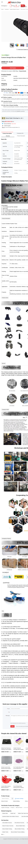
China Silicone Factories (19, 822)
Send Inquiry (13, 68)
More (2, 834)
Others (26, 801)
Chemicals (7, 9)
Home (2, 9)
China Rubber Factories (7, 822)
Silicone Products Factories (7, 825)
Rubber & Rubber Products (14, 9)
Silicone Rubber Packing (7, 828)
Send (12, 726)
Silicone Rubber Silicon (20, 825)
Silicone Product (4, 801)
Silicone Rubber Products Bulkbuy (17, 832)
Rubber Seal (12, 813)
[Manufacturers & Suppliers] (14, 2)
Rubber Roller (5, 813)
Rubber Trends (5, 832)
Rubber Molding (16, 801)
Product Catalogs (19, 798)
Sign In (3, 127)
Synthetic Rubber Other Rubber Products (10, 816)
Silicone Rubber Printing (19, 828)
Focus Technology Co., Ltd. (16, 838)
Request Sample (22, 71)
